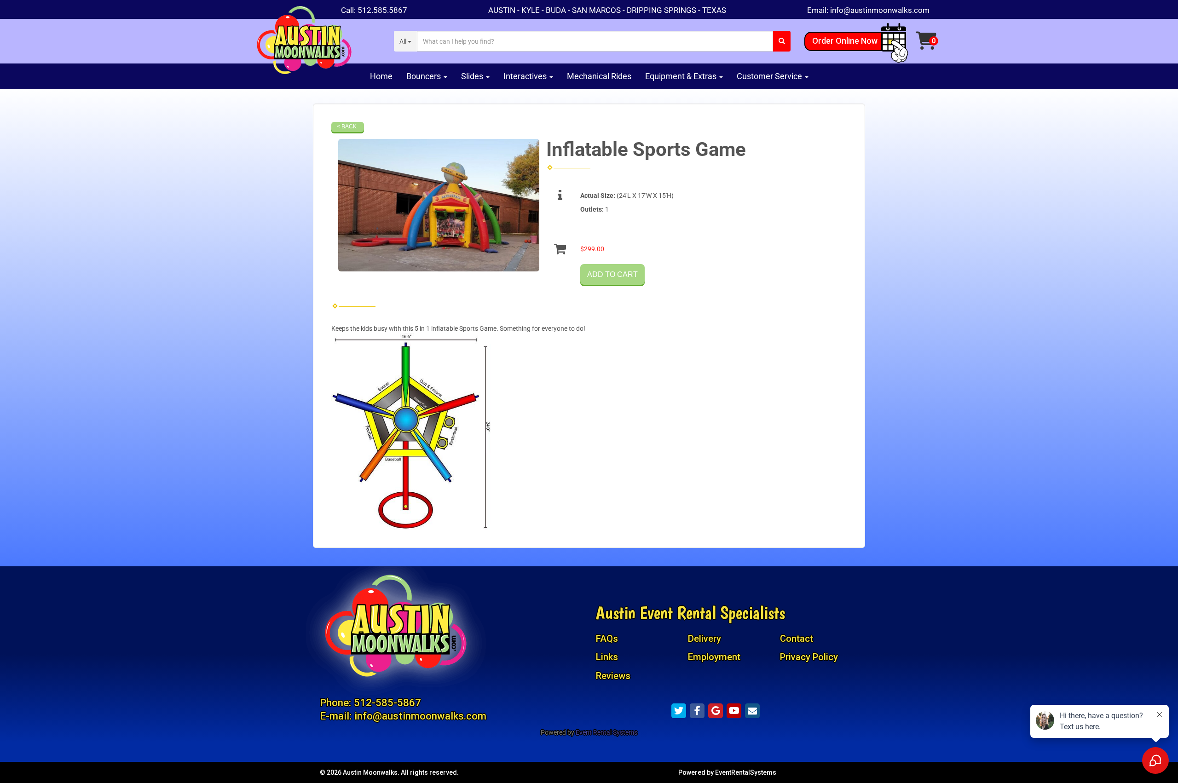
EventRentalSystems (745, 772)
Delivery (704, 638)
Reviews (613, 675)
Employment (714, 656)
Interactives (526, 76)
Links (607, 656)
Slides (473, 76)
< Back (347, 126)
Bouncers (424, 76)
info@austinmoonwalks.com (880, 10)
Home (381, 76)
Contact (796, 638)
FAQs (607, 638)
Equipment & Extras (681, 76)
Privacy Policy (809, 656)
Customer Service (770, 76)
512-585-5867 (387, 702)
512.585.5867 (382, 10)
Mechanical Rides (599, 76)
